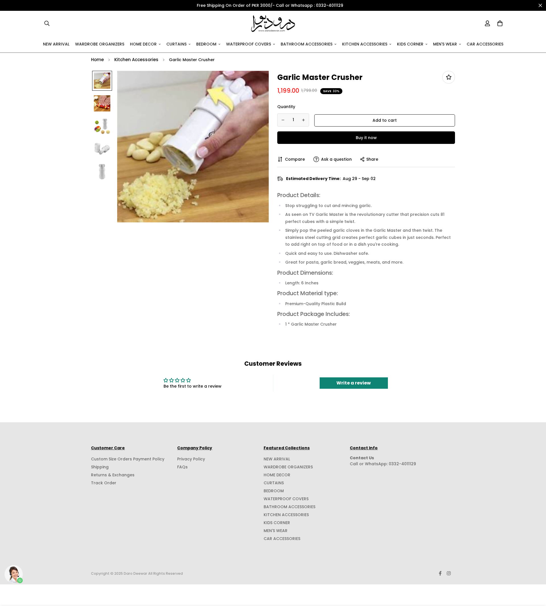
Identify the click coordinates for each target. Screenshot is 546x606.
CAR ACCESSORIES (485, 44)
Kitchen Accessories (136, 60)
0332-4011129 (402, 464)
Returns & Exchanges (113, 475)
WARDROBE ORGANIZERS (99, 44)
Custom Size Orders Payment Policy (127, 459)
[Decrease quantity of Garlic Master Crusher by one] (283, 120)
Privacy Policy (191, 459)
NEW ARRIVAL (56, 44)
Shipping (100, 467)
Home (97, 60)
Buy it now (366, 137)
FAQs (182, 467)
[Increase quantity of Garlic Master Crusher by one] (303, 120)
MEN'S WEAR (445, 44)
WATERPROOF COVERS (248, 44)
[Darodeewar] (273, 23)
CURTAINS (176, 44)
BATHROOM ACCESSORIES (306, 44)
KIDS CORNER (410, 44)
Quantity (286, 106)
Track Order (103, 483)
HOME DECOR (143, 44)
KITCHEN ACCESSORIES (364, 44)
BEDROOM (206, 44)
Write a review (353, 383)
